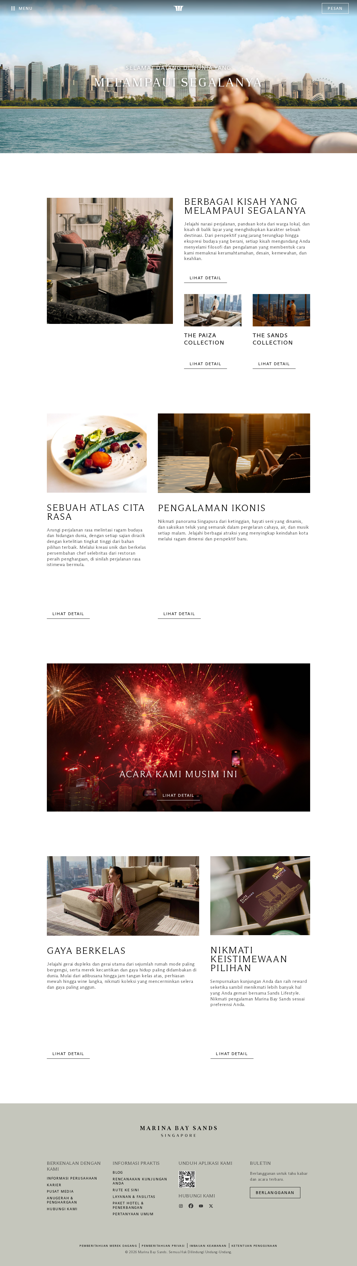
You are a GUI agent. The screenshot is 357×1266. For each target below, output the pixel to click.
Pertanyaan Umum (133, 1214)
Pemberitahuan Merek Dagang (108, 1246)
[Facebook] (191, 1207)
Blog (118, 1172)
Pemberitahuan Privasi (163, 1246)
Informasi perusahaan (72, 1178)
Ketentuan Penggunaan (254, 1246)
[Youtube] (201, 1207)
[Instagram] (181, 1207)
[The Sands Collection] (281, 313)
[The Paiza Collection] (213, 313)
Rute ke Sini (126, 1190)
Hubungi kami (62, 1209)
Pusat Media (60, 1191)
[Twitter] (211, 1207)
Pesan (335, 9)
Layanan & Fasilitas (134, 1197)
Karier (54, 1185)
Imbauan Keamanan (208, 1246)
